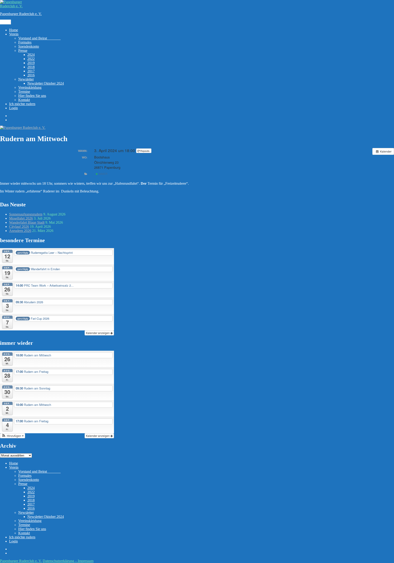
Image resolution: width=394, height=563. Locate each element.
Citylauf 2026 (19, 226)
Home (13, 30)
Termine (24, 91)
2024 (31, 55)
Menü (5, 22)
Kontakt (24, 100)
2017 (31, 71)
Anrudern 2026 (20, 231)
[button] (12, 435)
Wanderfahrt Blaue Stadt (26, 222)
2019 (31, 63)
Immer (102, 174)
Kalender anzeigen (98, 333)
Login (13, 108)
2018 (31, 67)
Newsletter (26, 79)
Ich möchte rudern (22, 104)
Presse (22, 50)
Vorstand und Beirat (39, 38)
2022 (31, 59)
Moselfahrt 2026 (21, 218)
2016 (31, 75)
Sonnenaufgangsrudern (25, 214)
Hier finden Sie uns (32, 96)
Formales (24, 42)
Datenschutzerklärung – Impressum (68, 561)
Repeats (145, 151)
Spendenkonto (28, 46)
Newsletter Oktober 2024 (45, 83)
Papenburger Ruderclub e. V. (21, 14)
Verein (13, 34)
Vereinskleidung (29, 87)
